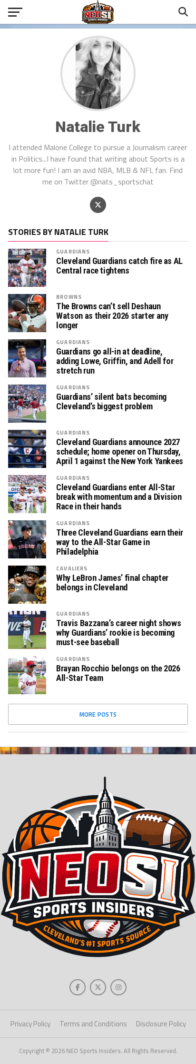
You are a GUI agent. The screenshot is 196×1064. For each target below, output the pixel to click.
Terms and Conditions (93, 1023)
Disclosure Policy (161, 1023)
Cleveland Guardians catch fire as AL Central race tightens (119, 265)
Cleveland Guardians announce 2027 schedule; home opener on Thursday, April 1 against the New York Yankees (119, 451)
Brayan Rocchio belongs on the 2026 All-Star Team (118, 673)
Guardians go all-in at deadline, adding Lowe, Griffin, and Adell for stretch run (114, 361)
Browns (69, 297)
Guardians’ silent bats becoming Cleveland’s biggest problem (111, 401)
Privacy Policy (30, 1023)
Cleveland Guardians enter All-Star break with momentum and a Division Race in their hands (119, 497)
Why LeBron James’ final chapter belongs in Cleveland (112, 582)
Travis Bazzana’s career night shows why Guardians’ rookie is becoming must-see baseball (118, 632)
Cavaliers (72, 568)
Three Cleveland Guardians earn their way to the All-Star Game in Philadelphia (119, 542)
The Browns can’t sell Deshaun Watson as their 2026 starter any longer (112, 316)
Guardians (73, 251)
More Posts (98, 714)
